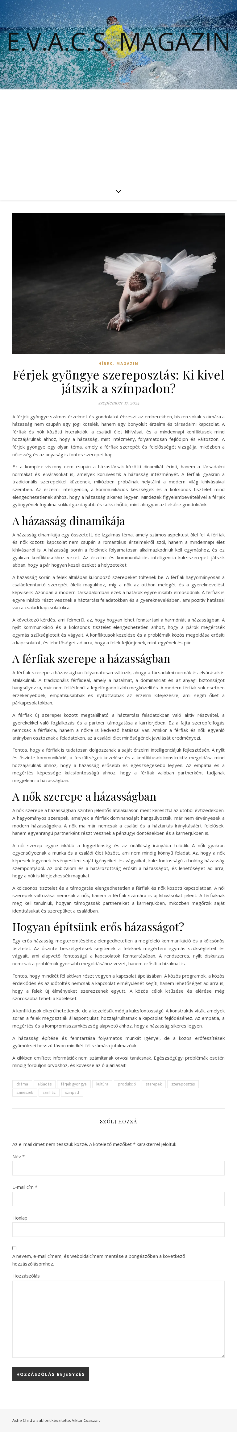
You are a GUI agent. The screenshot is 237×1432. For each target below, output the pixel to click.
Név (18, 1156)
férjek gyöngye (74, 1084)
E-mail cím (24, 1187)
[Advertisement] (118, 135)
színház (49, 1092)
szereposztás (183, 1084)
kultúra (102, 1084)
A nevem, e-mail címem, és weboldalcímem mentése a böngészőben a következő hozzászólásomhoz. (98, 1260)
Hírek (105, 363)
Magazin (127, 363)
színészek (24, 1092)
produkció (127, 1084)
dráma (22, 1084)
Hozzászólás (26, 1276)
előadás (45, 1084)
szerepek (154, 1084)
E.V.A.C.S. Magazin (118, 41)
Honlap (19, 1218)
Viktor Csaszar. (86, 1420)
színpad (72, 1092)
